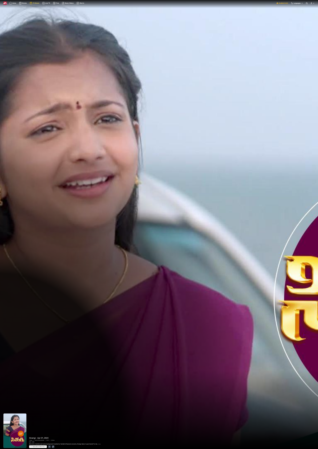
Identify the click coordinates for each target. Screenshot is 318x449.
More (99, 444)
